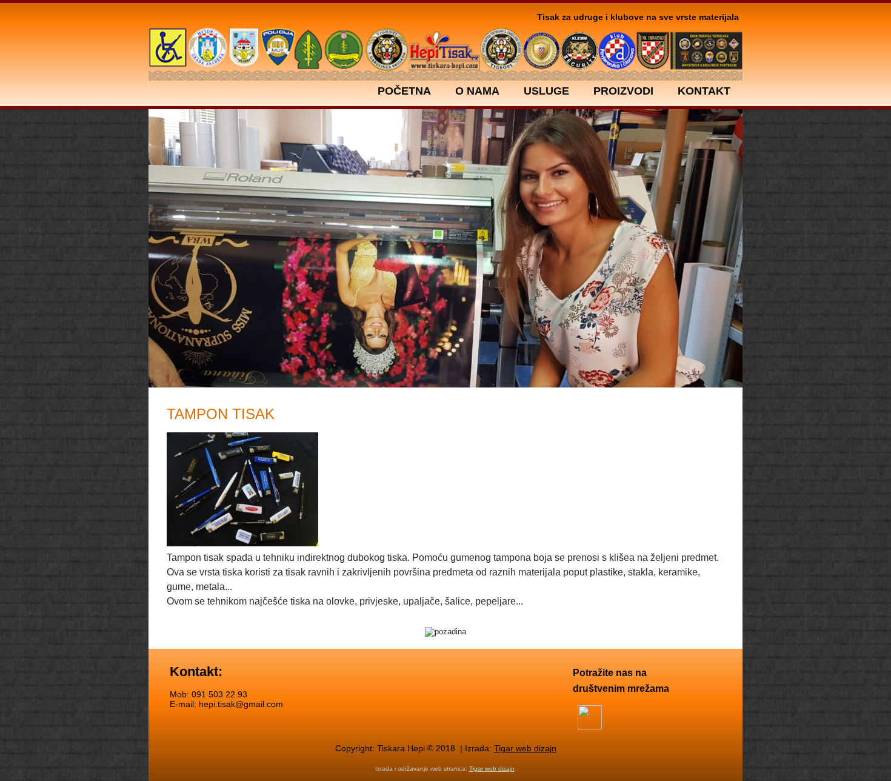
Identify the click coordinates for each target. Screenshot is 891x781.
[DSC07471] (248, 491)
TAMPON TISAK (221, 414)
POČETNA (404, 91)
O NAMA (477, 91)
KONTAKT (704, 91)
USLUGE (546, 91)
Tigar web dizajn (525, 748)
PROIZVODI (623, 91)
